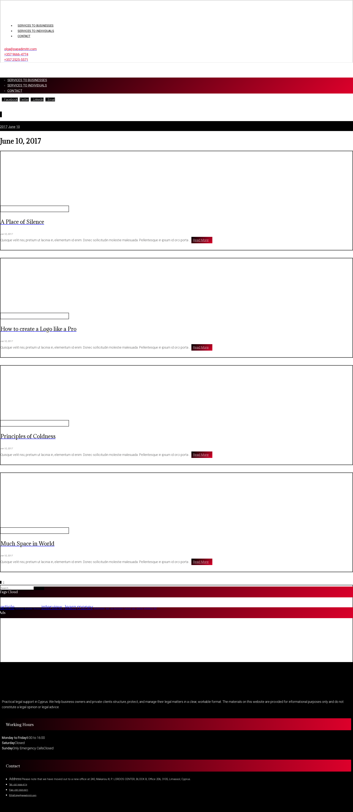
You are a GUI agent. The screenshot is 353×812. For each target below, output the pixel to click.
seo (111, 608)
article (7, 607)
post (108, 608)
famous (37, 608)
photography (99, 608)
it (63, 608)
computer (19, 608)
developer (29, 608)
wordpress (148, 608)
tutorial (127, 608)
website (139, 608)
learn (70, 607)
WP (155, 608)
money (85, 607)
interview (51, 607)
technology (119, 608)
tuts (134, 608)
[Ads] (18, 659)
